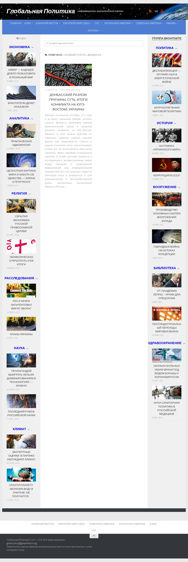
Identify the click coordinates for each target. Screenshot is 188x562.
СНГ (96, 23)
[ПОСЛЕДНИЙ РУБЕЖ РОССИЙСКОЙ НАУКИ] (21, 401)
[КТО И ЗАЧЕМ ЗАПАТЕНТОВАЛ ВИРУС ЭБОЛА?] (21, 290)
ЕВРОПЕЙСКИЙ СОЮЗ (76, 23)
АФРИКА (171, 23)
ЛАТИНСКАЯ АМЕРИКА (117, 23)
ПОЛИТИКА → (167, 48)
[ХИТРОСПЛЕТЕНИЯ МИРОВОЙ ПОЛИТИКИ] (166, 97)
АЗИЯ (27, 23)
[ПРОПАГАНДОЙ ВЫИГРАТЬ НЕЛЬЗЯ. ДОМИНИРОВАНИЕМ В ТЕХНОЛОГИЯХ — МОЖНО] (21, 360)
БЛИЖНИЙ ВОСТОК (47, 23)
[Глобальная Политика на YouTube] (162, 11)
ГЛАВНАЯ (15, 23)
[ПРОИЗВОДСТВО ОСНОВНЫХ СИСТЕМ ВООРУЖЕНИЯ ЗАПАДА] (166, 199)
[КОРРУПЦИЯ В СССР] (166, 165)
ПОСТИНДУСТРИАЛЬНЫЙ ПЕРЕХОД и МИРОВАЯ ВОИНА (166, 327)
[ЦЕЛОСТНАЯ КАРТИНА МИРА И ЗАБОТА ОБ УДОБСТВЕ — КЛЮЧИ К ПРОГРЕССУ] (21, 160)
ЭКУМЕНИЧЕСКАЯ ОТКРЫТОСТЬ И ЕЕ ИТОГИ (21, 260)
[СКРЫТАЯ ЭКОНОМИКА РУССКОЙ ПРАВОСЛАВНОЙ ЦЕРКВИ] (21, 206)
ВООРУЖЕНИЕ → (167, 187)
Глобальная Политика (41, 11)
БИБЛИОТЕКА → (167, 268)
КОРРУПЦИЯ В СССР (166, 175)
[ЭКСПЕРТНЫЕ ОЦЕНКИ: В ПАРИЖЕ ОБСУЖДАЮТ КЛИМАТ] (21, 441)
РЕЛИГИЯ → (21, 193)
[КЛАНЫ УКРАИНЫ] (21, 324)
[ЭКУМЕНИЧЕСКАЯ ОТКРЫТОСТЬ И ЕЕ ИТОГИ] (21, 246)
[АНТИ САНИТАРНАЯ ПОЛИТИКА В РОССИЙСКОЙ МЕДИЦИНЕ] (166, 392)
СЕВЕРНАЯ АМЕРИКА (148, 23)
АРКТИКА (93, 30)
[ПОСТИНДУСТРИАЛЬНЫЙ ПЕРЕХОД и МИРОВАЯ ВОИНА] (166, 313)
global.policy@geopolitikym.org (22, 543)
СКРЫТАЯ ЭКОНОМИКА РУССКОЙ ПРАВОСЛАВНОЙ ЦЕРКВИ (21, 224)
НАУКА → (21, 348)
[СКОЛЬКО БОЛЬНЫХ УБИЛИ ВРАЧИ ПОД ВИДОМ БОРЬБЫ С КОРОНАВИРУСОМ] (166, 355)
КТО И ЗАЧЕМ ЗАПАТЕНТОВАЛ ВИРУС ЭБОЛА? (21, 304)
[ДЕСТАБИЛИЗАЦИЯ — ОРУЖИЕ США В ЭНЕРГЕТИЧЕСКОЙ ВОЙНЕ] (166, 60)
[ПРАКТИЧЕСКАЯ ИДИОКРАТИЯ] (21, 131)
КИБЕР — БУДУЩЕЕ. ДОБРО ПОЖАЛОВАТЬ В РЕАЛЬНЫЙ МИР (21, 73)
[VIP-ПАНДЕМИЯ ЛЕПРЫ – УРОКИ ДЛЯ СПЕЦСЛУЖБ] (166, 280)
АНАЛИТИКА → (21, 118)
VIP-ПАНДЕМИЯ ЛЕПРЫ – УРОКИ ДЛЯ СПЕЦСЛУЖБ (166, 294)
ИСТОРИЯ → (167, 123)
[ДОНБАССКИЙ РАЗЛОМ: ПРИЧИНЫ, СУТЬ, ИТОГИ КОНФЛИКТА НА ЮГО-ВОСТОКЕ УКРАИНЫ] (68, 75)
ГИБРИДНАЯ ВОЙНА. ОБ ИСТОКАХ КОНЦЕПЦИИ (166, 250)
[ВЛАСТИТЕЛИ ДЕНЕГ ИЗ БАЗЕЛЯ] (21, 93)
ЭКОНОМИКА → (21, 47)
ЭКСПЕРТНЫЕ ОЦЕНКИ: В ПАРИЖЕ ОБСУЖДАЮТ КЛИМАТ (21, 455)
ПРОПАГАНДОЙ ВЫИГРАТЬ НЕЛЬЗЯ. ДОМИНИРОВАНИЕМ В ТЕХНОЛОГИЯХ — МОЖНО (21, 378)
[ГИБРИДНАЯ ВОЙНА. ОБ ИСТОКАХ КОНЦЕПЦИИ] (166, 236)
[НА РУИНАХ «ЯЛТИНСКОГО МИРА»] (166, 135)
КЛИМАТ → (21, 429)
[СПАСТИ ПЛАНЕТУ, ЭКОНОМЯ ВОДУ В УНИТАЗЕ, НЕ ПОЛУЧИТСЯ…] (21, 475)
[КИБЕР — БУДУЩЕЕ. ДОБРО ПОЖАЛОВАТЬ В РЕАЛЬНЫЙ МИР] (21, 59)
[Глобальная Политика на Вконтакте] (156, 11)
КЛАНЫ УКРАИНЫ (21, 334)
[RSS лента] (150, 11)
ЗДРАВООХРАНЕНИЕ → (167, 343)
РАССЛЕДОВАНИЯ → (21, 278)
